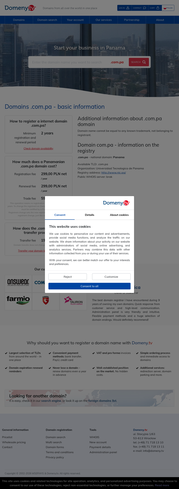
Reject (68, 276)
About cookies (119, 215)
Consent (59, 215)
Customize (111, 276)
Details (89, 215)
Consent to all (89, 286)
